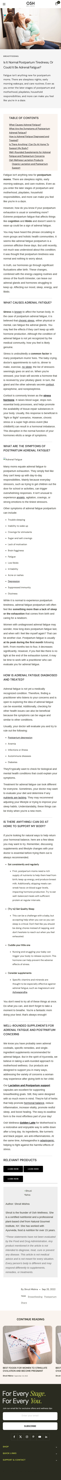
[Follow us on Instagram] (27, 1437)
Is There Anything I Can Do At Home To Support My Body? (29, 146)
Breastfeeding (11, 56)
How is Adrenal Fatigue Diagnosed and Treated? (29, 138)
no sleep (27, 367)
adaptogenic (47, 1140)
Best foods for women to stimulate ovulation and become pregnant (25, 1369)
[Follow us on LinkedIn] (46, 1437)
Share (24, 1302)
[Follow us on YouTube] (40, 1437)
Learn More (13, 1169)
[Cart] (56, 4)
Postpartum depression (20, 737)
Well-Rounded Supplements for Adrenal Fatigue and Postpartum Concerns (30, 154)
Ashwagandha (19, 992)
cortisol (50, 384)
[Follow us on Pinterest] (33, 1437)
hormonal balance (34, 1103)
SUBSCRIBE (30, 1426)
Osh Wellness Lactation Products (26, 160)
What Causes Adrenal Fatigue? (25, 124)
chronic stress (26, 320)
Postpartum (50, 1296)
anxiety (21, 497)
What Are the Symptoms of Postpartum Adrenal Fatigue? (29, 130)
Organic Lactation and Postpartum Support (30, 165)
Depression (14, 581)
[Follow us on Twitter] (20, 1437)
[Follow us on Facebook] (14, 1437)
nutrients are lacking (14, 797)
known (18, 311)
